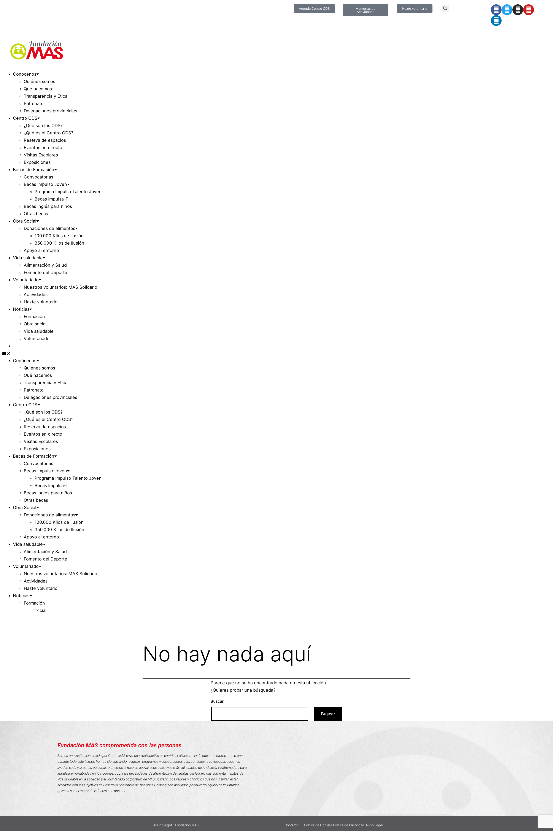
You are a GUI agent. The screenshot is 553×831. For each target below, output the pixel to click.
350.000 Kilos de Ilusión (59, 243)
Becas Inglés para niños (48, 206)
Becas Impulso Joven (45, 184)
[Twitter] (507, 9)
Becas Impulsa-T (51, 199)
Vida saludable (28, 257)
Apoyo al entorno (41, 250)
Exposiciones (37, 162)
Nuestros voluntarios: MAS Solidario (60, 287)
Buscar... (219, 701)
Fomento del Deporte (45, 272)
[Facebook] (496, 9)
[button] (445, 8)
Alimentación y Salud (45, 265)
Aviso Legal (374, 825)
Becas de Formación (33, 169)
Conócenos (24, 74)
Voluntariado (26, 279)
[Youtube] (528, 9)
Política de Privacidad (348, 825)
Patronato (34, 103)
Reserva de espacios (45, 140)
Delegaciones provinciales (50, 110)
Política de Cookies (318, 825)
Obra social (35, 323)
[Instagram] (517, 9)
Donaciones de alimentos (49, 228)
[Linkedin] (496, 20)
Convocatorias (38, 177)
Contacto (291, 825)
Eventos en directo (43, 147)
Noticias (21, 309)
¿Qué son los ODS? (43, 125)
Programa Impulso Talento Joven (68, 191)
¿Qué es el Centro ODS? (48, 132)
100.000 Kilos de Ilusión (59, 235)
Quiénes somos (39, 81)
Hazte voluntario (40, 301)
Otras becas (36, 213)
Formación (34, 316)
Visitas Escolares (41, 155)
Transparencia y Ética (45, 96)
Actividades (36, 294)
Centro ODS (25, 118)
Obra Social (24, 221)
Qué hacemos (38, 88)
